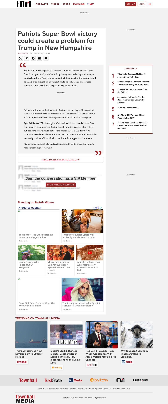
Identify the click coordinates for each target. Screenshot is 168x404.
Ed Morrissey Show (52, 389)
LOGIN (141, 4)
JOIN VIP (131, 4)
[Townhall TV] (79, 4)
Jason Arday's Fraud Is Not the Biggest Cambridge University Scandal (131, 100)
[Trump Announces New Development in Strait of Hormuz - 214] (31, 334)
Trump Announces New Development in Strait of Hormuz (28, 353)
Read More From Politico (59, 159)
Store (66, 4)
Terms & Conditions (84, 389)
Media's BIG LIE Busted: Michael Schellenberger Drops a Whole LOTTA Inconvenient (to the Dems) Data (65, 356)
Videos (55, 4)
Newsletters (64, 389)
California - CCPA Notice (121, 389)
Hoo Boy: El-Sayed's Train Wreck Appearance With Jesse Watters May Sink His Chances (100, 355)
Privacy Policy (97, 389)
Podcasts (42, 4)
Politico (23, 53)
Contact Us (107, 389)
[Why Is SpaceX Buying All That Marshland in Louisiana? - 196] (137, 334)
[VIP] (90, 4)
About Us (41, 389)
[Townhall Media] (24, 399)
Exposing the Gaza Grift (127, 107)
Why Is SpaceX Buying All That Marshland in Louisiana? (135, 353)
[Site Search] (150, 4)
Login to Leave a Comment (60, 185)
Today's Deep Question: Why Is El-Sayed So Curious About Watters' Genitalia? (132, 126)
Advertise (73, 389)
